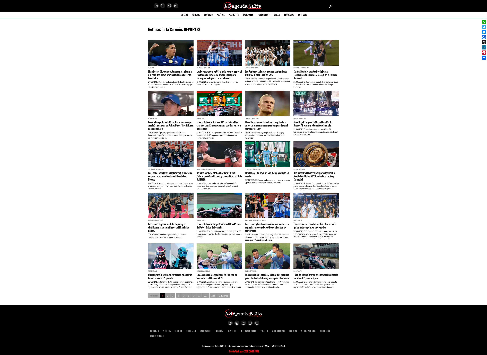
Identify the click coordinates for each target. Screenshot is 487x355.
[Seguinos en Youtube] (175, 5)
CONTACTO (302, 15)
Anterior (154, 295)
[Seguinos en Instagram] (162, 5)
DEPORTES (232, 330)
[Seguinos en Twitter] (169, 5)
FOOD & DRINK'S (157, 336)
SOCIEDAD (208, 15)
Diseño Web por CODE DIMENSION (244, 351)
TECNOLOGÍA (324, 330)
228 (213, 295)
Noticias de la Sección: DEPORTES (174, 29)
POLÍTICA (221, 15)
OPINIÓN (178, 330)
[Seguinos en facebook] (156, 5)
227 (205, 295)
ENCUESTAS (289, 15)
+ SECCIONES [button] (262, 15)
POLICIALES (234, 15)
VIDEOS (277, 15)
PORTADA (184, 15)
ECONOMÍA (219, 330)
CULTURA (293, 330)
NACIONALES (248, 15)
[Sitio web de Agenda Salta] (242, 5)
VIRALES (264, 330)
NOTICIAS (196, 15)
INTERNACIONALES (248, 330)
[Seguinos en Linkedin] (256, 323)
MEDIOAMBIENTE (308, 330)
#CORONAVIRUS (278, 330)
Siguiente (223, 295)
